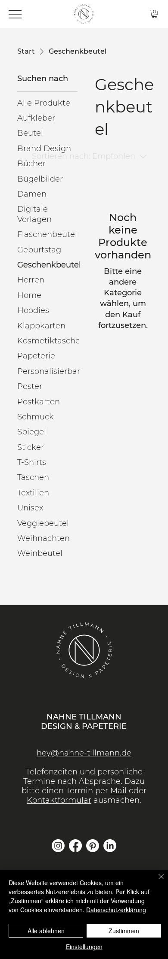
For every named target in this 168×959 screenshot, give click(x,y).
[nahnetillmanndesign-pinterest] (92, 845)
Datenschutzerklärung (116, 909)
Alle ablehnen (46, 930)
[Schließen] (156, 881)
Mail (118, 790)
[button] (154, 14)
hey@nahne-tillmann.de (84, 753)
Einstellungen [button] (84, 946)
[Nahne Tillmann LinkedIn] (109, 845)
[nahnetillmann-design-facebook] (75, 845)
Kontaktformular (59, 800)
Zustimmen (124, 930)
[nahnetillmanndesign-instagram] (58, 845)
